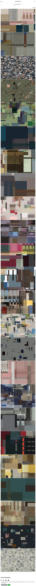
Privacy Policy (4, 584)
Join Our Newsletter (5, 577)
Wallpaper (18, 4)
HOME (14, 4)
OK (8, 584)
